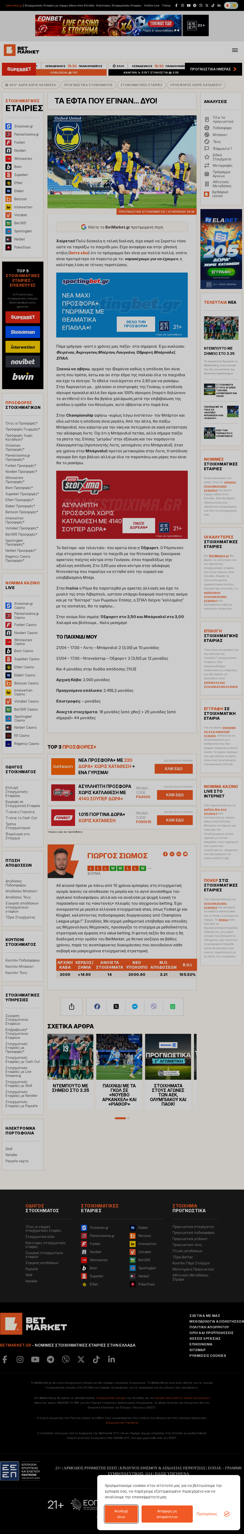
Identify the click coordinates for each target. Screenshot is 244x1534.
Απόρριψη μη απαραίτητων (167, 1514)
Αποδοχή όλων (121, 1514)
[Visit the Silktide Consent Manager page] (227, 1514)
